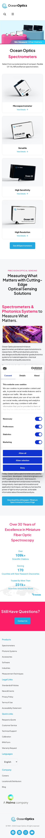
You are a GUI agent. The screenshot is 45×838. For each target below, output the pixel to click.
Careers (5, 775)
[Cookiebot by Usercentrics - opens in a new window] (31, 368)
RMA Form (6, 742)
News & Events (8, 691)
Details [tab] (23, 375)
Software (6, 662)
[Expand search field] (5, 14)
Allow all (22, 453)
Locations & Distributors (11, 781)
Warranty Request (9, 748)
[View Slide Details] (22, 32)
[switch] (38, 427)
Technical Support (9, 731)
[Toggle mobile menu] (12, 14)
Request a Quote (9, 720)
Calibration (6, 736)
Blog (4, 787)
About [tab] (37, 375)
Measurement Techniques (12, 674)
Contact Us (22, 621)
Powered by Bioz (8, 601)
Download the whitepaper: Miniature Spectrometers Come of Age (22, 501)
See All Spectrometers (22, 245)
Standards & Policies (10, 685)
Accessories (7, 657)
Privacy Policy (7, 697)
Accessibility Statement (11, 708)
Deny (22, 468)
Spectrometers (8, 645)
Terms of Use (7, 702)
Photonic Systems (9, 651)
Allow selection (22, 460)
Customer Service (9, 725)
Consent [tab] (8, 375)
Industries (6, 668)
